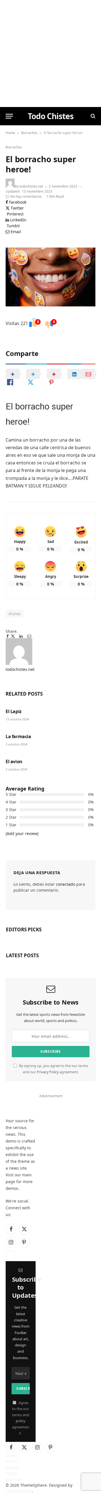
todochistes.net (31, 186)
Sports (12, 1473)
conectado (65, 884)
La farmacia (18, 736)
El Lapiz (14, 711)
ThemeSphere (19, 1491)
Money (12, 1467)
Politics (12, 1461)
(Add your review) (22, 833)
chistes (14, 613)
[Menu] (9, 116)
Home (10, 132)
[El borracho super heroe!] (50, 277)
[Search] (92, 116)
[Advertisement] (50, 53)
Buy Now (14, 1479)
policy (20, 1421)
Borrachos (29, 132)
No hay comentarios (26, 196)
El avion (14, 761)
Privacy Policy (48, 1072)
